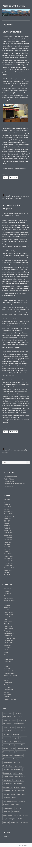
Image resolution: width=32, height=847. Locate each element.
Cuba (5, 619)
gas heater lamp (8, 640)
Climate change (8, 614)
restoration (6, 794)
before (6, 603)
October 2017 (8, 514)
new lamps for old (18, 780)
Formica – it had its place (11, 207)
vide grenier (7, 694)
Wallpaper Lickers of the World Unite (14, 483)
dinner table (10, 450)
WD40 (20, 819)
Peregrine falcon (7, 783)
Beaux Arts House (9, 600)
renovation (10, 198)
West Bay (6, 822)
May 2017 (7, 525)
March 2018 (7, 507)
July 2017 (7, 521)
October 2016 (8, 537)
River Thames (21, 794)
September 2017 (9, 516)
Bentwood (7, 605)
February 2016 (8, 556)
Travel (6, 685)
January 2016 (8, 558)
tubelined (25, 815)
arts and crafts (8, 598)
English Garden (8, 626)
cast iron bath (7, 731)
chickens (23, 731)
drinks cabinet (8, 621)
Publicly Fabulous (9, 479)
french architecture (8, 752)
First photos (7, 631)
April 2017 (7, 528)
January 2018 (8, 509)
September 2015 (9, 568)
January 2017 (8, 535)
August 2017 (7, 518)
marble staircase (8, 776)
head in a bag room (16, 769)
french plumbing (7, 762)
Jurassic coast (7, 773)
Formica (16, 450)
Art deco (6, 591)
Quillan (20, 450)
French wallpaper (9, 633)
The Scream (17, 815)
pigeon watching (7, 787)
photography (7, 661)
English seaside (8, 628)
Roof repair (6, 797)
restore (13, 794)
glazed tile (4, 198)
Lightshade (7, 647)
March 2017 (7, 530)
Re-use (6, 666)
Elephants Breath (8, 745)
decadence (23, 738)
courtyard (7, 617)
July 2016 (7, 544)
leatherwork (7, 645)
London (6, 652)
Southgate (24, 450)
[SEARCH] (28, 462)
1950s (5, 196)
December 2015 (8, 561)
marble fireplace (17, 773)
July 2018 (7, 500)
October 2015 (8, 565)
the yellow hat (8, 682)
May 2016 (7, 549)
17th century (18, 713)
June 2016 (7, 547)
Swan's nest (6, 811)
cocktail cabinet (15, 734)
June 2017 (7, 523)
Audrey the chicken (18, 724)
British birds (7, 607)
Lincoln (6, 650)
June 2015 (7, 575)
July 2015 (7, 572)
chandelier (7, 610)
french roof (17, 762)
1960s (8, 196)
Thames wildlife (7, 815)
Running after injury (9, 673)
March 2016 (7, 554)
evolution (18, 196)
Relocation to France (10, 671)
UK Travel (7, 687)
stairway (6, 678)
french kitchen (7, 759)
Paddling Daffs (8, 486)
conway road (7, 738)
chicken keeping (8, 612)
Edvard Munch (17, 741)
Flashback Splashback (10, 476)
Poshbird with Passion (13, 6)
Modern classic (8, 659)
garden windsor (19, 766)
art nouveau (22, 720)
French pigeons (17, 759)
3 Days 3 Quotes (8, 713)
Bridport (12, 727)
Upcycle (6, 692)
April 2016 (7, 551)
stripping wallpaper (8, 808)
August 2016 (7, 542)
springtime (6, 804)
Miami (5, 654)
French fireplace (18, 755)
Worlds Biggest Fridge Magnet (19, 822)
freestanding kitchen (22, 748)
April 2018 (7, 504)
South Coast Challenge (10, 675)
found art (12, 748)
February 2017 (8, 532)
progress (16, 787)
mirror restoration (20, 776)
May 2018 (7, 502)
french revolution (25, 196)
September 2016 (9, 540)
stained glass (15, 804)
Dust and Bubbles (9, 481)
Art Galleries (7, 593)
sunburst (6, 680)
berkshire (13, 196)
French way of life (9, 635)
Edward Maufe (8, 624)
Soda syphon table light (10, 801)
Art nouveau (7, 596)
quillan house (7, 664)
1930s (14, 716)
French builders (7, 755)
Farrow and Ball (19, 745)
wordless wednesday (10, 699)
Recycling (7, 668)
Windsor (6, 696)
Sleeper (13, 797)
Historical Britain (8, 642)
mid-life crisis (7, 657)
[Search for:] (14, 462)
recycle (14, 790)
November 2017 (8, 511)
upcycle (5, 819)
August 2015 (7, 570)
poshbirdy (7, 195)
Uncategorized (24, 195)
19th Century (7, 716)
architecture (7, 589)
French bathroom (21, 752)
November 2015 (8, 563)
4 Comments (18, 198)
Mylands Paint (7, 780)
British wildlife (21, 727)
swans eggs (15, 811)
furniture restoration (9, 638)
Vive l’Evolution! (12, 31)
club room (6, 734)
